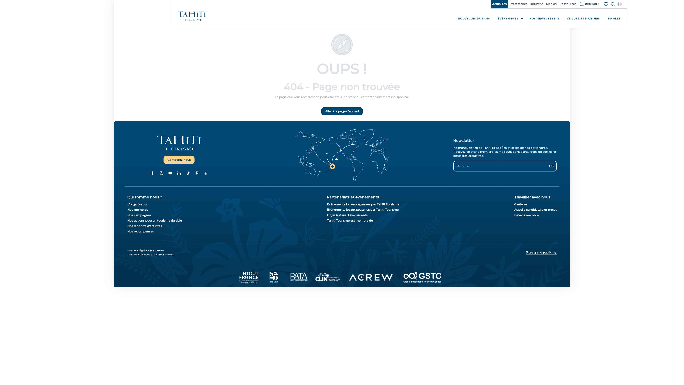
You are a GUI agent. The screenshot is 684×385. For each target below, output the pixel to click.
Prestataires (518, 4)
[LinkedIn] (179, 173)
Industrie (536, 4)
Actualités (499, 4)
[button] (620, 4)
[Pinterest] (197, 173)
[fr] (620, 4)
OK (551, 166)
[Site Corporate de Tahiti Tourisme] (192, 16)
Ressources (567, 4)
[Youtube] (170, 173)
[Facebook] (152, 173)
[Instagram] (161, 173)
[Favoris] (606, 4)
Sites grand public (539, 252)
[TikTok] (188, 173)
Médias (551, 4)
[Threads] (205, 173)
